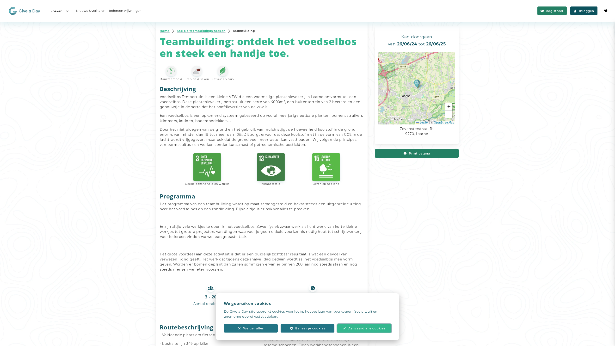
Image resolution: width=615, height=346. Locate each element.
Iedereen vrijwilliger (125, 10)
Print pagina (419, 153)
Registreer (555, 11)
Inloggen (586, 11)
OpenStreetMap (444, 122)
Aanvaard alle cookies (367, 328)
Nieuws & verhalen (90, 10)
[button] (417, 83)
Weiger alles (253, 328)
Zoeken (56, 11)
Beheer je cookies (310, 328)
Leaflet (424, 122)
